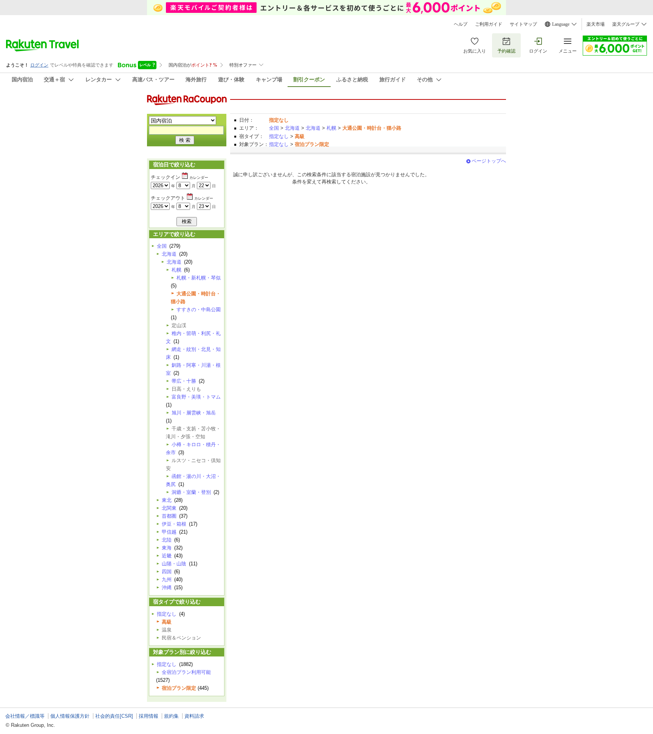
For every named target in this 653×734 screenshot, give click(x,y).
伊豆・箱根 (174, 524)
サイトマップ (523, 24)
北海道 (292, 128)
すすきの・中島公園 (198, 309)
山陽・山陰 (174, 563)
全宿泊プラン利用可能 (186, 672)
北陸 (167, 540)
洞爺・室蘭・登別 (191, 492)
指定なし (279, 136)
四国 (167, 571)
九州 (167, 579)
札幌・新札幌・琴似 (198, 278)
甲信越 (169, 532)
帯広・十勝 (184, 381)
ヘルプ (460, 24)
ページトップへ (489, 161)
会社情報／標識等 (25, 716)
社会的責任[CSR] (114, 716)
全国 (274, 128)
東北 (167, 500)
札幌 (331, 128)
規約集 (171, 716)
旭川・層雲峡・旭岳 (194, 413)
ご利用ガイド (488, 24)
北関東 (169, 508)
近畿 (167, 556)
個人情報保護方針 (70, 716)
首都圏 (169, 516)
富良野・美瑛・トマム (196, 397)
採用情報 (148, 716)
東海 (167, 548)
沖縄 (167, 587)
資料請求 (194, 716)
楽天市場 (595, 24)
